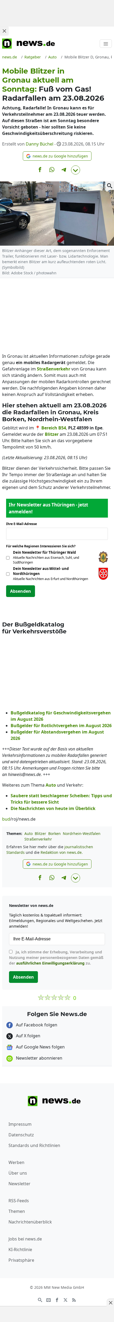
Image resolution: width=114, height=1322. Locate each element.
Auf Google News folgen (40, 1047)
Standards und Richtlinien (34, 1145)
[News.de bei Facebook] (57, 1300)
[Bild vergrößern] (110, 185)
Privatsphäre (21, 1260)
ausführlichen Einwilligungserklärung (50, 963)
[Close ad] (4, 31)
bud (6, 819)
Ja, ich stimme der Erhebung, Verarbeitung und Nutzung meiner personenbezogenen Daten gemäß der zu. (56, 957)
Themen (16, 1211)
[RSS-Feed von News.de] (74, 1300)
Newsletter (19, 1184)
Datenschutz (21, 1135)
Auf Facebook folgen (36, 1025)
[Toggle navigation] (106, 43)
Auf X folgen (27, 1036)
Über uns (17, 1173)
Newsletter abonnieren (38, 1058)
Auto (28, 833)
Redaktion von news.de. (62, 852)
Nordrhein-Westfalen (81, 833)
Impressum (20, 1124)
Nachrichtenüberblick (30, 1222)
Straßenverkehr (38, 839)
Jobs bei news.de (25, 1239)
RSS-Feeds (18, 1201)
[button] (57, 156)
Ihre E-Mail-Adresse (23, 524)
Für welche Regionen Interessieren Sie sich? (43, 546)
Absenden (20, 591)
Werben (16, 1162)
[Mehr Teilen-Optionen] (75, 169)
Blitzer (40, 833)
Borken (54, 833)
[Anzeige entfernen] (110, 1302)
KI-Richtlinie (20, 1249)
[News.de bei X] (65, 1300)
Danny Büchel (39, 144)
